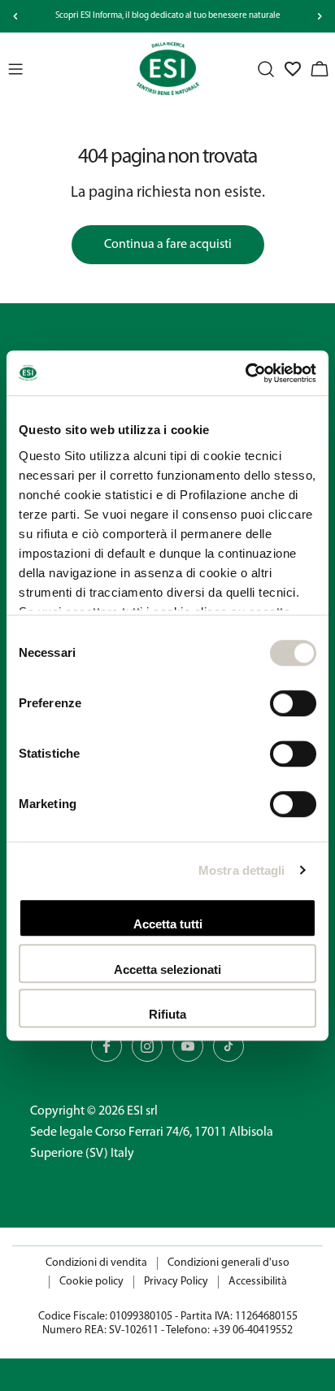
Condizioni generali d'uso (228, 1263)
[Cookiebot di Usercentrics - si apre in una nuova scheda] (245, 373)
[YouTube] (187, 1046)
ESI (135, 1111)
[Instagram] (147, 1046)
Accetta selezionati (167, 969)
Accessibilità (257, 1282)
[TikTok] (228, 1046)
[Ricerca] (266, 69)
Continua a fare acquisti (168, 244)
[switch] (293, 703)
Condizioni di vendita (96, 1263)
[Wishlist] (293, 69)
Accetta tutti (167, 924)
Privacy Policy (176, 1282)
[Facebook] (106, 1046)
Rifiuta (167, 1014)
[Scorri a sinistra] (15, 16)
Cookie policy (91, 1282)
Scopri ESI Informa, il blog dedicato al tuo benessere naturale (168, 15)
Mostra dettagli (241, 870)
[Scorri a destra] (319, 16)
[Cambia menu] (15, 69)
